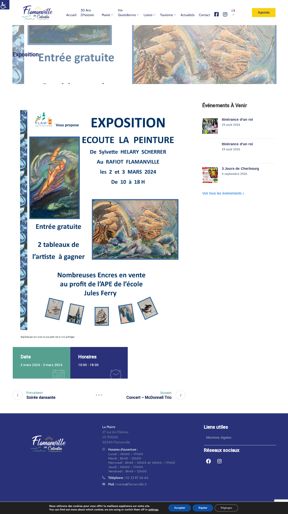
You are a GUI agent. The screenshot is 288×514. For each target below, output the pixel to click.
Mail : (127, 484)
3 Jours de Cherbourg (240, 169)
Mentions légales (218, 437)
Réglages (226, 508)
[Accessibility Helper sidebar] (4, 4)
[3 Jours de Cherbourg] (210, 175)
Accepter (179, 508)
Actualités (188, 15)
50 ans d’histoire (87, 12)
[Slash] (99, 395)
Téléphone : (128, 478)
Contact (204, 15)
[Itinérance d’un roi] (210, 126)
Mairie (106, 15)
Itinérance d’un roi (237, 119)
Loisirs (148, 15)
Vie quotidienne (127, 12)
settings (153, 509)
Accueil (71, 15)
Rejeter (202, 508)
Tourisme (166, 15)
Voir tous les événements (222, 193)
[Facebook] (209, 461)
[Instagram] (219, 461)
